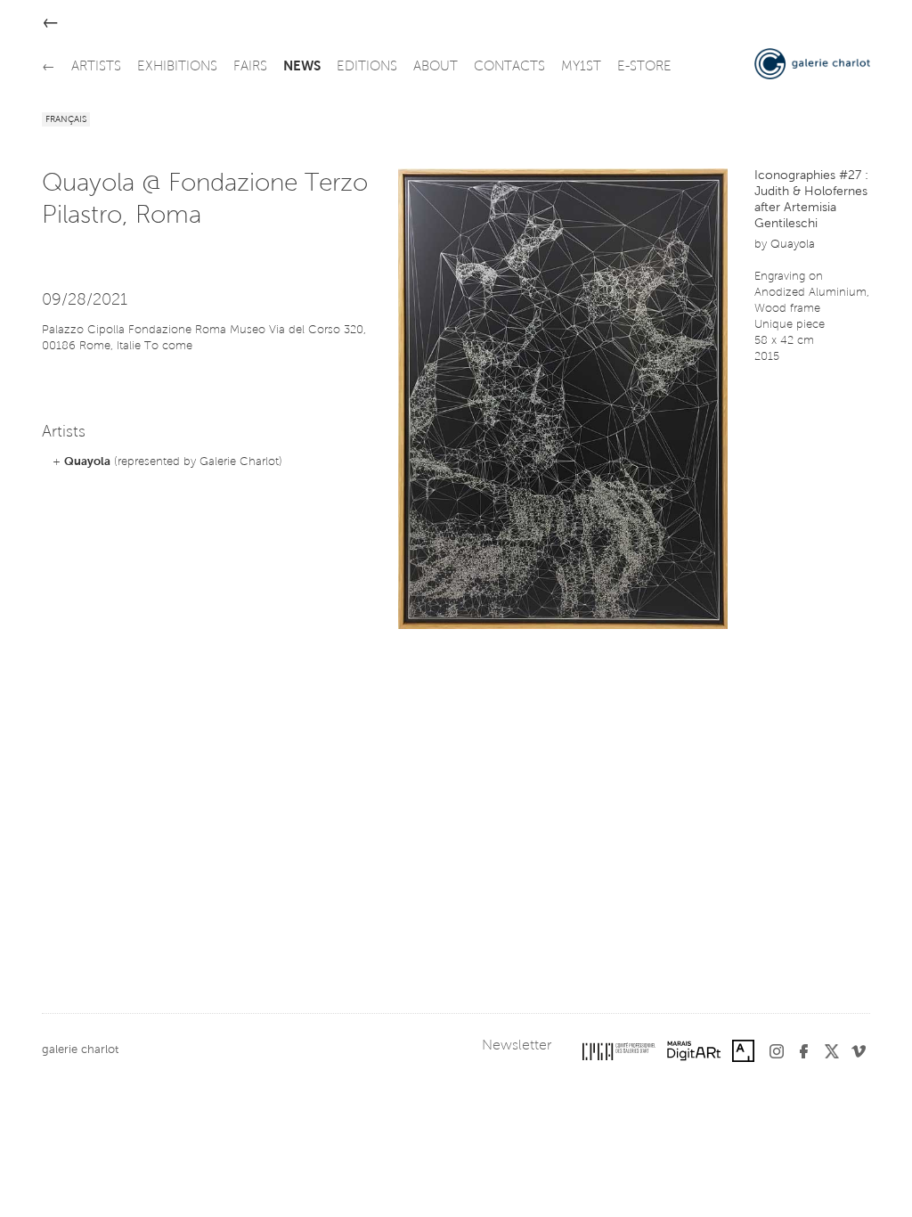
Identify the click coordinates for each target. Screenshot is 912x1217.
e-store (644, 67)
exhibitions (177, 67)
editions (367, 67)
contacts (509, 67)
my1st (581, 67)
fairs (250, 67)
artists (96, 67)
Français (65, 120)
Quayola (87, 462)
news (302, 67)
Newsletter (516, 1046)
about (435, 67)
